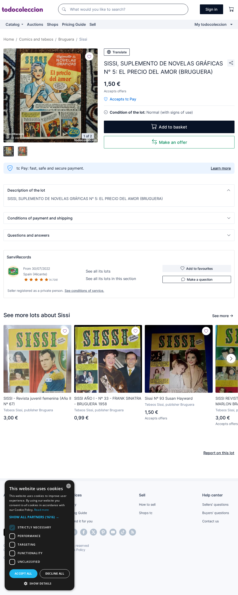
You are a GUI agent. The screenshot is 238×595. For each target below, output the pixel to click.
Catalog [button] (13, 24)
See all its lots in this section (111, 278)
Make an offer (173, 142)
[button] (119, 190)
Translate (119, 52)
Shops (52, 24)
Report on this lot (218, 452)
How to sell (147, 504)
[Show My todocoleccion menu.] (231, 24)
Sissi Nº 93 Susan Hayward (169, 398)
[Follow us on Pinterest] (103, 532)
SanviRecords (19, 257)
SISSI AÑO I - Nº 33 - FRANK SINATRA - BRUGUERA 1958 (107, 401)
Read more (41, 510)
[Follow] (89, 56)
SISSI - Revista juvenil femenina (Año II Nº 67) (37, 401)
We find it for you (80, 521)
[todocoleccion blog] (132, 532)
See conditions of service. (84, 291)
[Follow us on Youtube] (112, 532)
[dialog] (39, 535)
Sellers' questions (215, 504)
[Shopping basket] (231, 9)
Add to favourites (199, 268)
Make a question (199, 279)
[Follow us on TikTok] (122, 532)
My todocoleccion (211, 24)
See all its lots (98, 271)
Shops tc (145, 513)
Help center (212, 495)
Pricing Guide (74, 24)
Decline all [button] (54, 574)
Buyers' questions (215, 513)
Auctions (35, 24)
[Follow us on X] (93, 532)
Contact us (210, 521)
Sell (92, 24)
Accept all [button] (23, 574)
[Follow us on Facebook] (83, 532)
